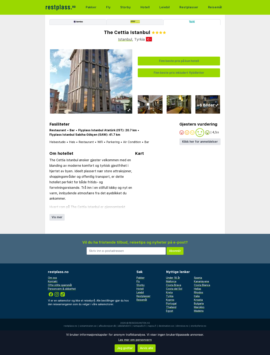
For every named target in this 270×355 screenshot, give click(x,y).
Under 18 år (173, 277)
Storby (125, 7)
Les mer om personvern (135, 340)
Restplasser (188, 7)
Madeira (199, 310)
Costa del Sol (174, 288)
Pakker (91, 7)
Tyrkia (169, 296)
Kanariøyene (201, 281)
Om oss (52, 277)
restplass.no (70, 326)
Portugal (171, 303)
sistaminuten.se (88, 326)
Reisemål (215, 7)
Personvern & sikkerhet (62, 288)
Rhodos (198, 292)
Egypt (169, 310)
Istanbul (125, 39)
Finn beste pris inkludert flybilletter (179, 72)
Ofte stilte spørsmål (60, 285)
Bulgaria (199, 303)
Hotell (145, 7)
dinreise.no (182, 326)
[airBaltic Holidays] (134, 22)
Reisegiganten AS (139, 323)
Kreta (169, 292)
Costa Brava (173, 285)
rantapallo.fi (139, 326)
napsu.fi (152, 326)
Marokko (199, 307)
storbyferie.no (198, 326)
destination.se (166, 326)
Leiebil (164, 7)
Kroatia (198, 299)
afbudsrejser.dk (107, 326)
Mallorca (171, 281)
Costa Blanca (202, 285)
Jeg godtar (125, 348)
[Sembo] (77, 22)
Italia (197, 296)
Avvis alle (146, 348)
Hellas (197, 288)
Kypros (170, 299)
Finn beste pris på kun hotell (179, 61)
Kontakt (52, 281)
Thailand (171, 307)
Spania (198, 277)
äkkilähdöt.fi (124, 326)
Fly (108, 7)
